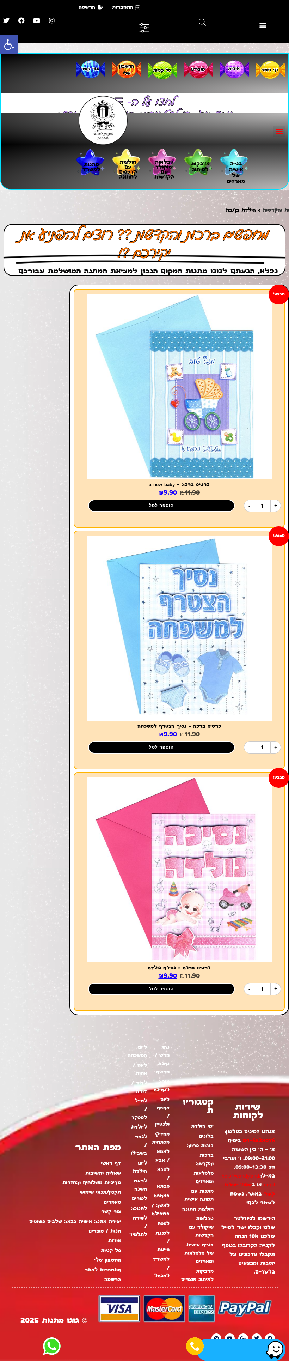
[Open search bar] (202, 22)
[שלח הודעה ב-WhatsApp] (52, 1346)
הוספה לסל (161, 505)
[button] (9, 44)
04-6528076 (259, 1141)
